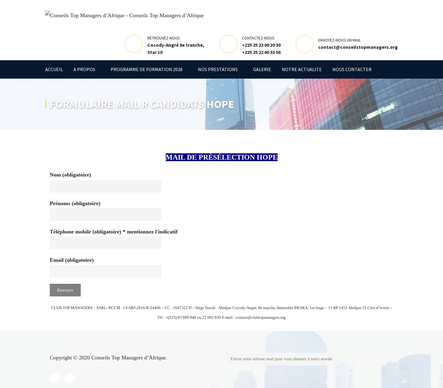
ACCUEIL (54, 69)
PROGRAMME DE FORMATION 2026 (147, 69)
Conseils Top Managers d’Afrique (128, 358)
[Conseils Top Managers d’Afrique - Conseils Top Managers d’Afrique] (124, 15)
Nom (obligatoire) (70, 175)
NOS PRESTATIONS (218, 69)
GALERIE (262, 69)
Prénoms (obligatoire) (75, 203)
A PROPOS (84, 69)
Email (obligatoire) (72, 260)
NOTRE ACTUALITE (302, 69)
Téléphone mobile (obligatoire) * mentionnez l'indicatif (114, 232)
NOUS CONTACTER (352, 69)
